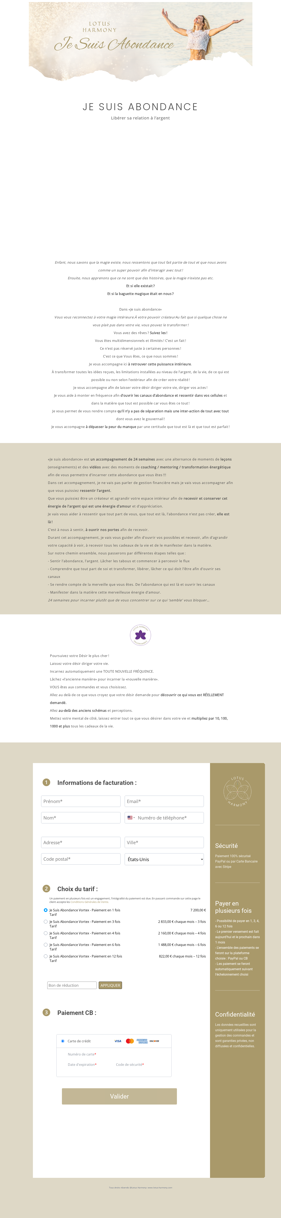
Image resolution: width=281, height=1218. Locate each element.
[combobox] (130, 817)
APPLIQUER (110, 985)
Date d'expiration (81, 1064)
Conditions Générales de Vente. (90, 902)
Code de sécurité (129, 1064)
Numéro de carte (81, 1054)
